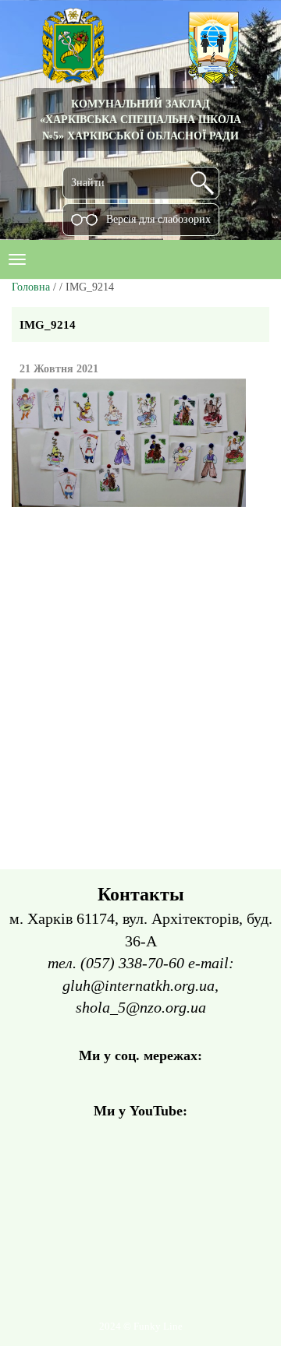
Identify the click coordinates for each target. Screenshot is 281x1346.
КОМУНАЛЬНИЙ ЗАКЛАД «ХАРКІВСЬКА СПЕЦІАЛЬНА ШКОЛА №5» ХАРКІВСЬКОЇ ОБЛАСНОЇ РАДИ (140, 119)
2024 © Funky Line (141, 1326)
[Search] (202, 183)
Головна (31, 287)
